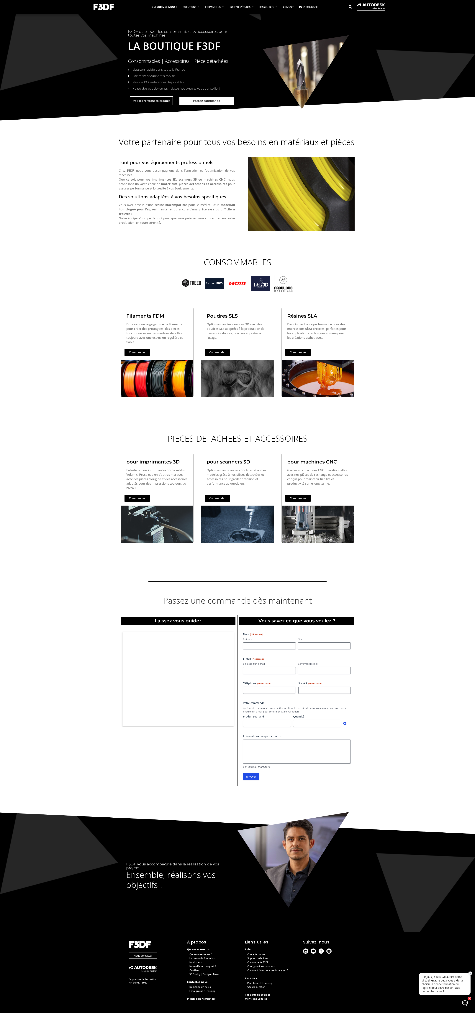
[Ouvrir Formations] (223, 7)
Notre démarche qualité (202, 966)
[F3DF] (154, 945)
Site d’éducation (256, 987)
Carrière (194, 970)
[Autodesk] (154, 970)
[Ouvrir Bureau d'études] (252, 7)
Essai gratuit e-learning (202, 991)
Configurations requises (261, 966)
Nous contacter (143, 955)
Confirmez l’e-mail (308, 663)
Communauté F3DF (257, 962)
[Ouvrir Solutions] (198, 7)
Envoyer (251, 776)
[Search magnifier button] (350, 7)
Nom (300, 639)
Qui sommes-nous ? (200, 954)
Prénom (247, 639)
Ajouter (344, 723)
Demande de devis (200, 987)
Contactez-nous (256, 954)
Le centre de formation (202, 958)
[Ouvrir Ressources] (276, 7)
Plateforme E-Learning (259, 983)
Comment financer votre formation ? (267, 970)
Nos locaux (195, 962)
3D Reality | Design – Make (204, 974)
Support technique (257, 958)
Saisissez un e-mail (254, 663)
